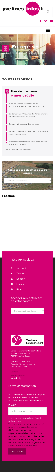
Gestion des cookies (19, 366)
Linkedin (20, 278)
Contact (14, 372)
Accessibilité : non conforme (23, 364)
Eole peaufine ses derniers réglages (24, 124)
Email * (12, 405)
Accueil (6, 53)
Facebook (21, 268)
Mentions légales (18, 375)
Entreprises (19, 53)
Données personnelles (20, 361)
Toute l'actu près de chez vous (18, 149)
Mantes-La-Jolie (22, 95)
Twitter (20, 273)
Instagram (21, 284)
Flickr (19, 289)
